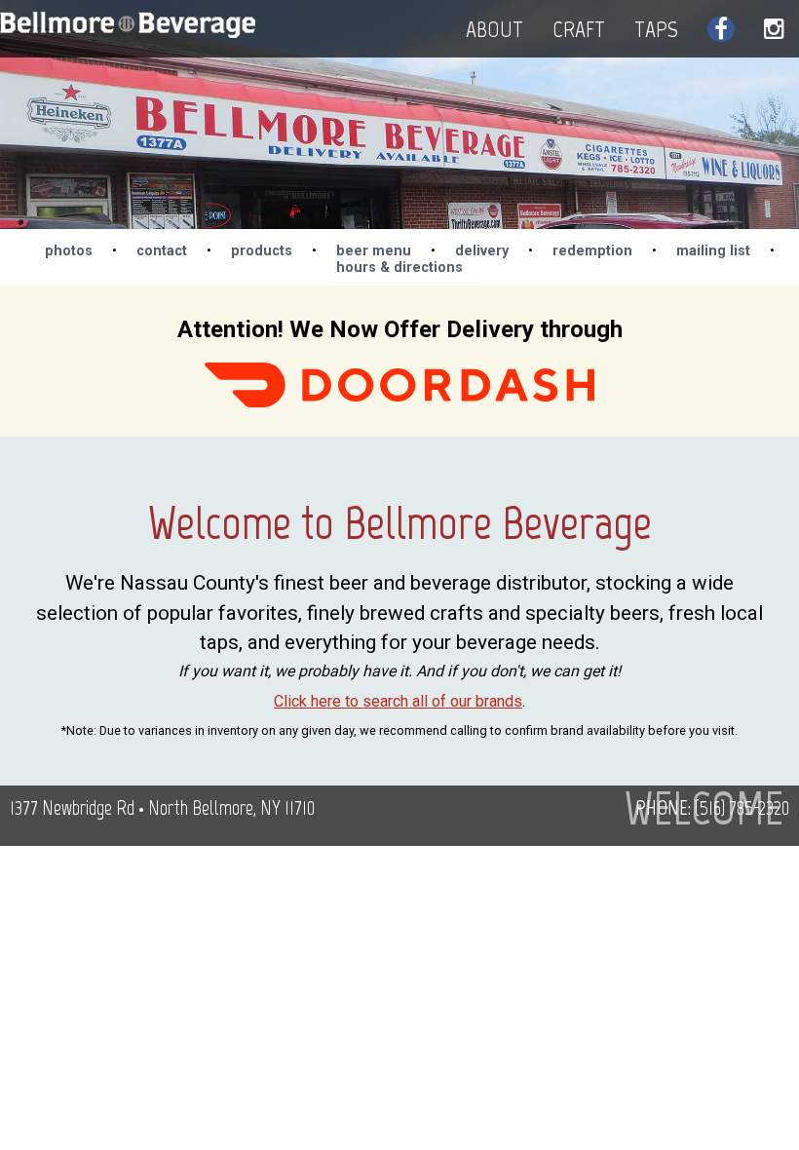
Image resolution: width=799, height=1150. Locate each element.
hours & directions (399, 267)
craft (578, 29)
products (261, 251)
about (494, 29)
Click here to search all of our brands (398, 701)
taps (656, 29)
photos (69, 251)
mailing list (713, 251)
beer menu (373, 251)
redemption (592, 251)
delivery (482, 251)
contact (161, 251)
